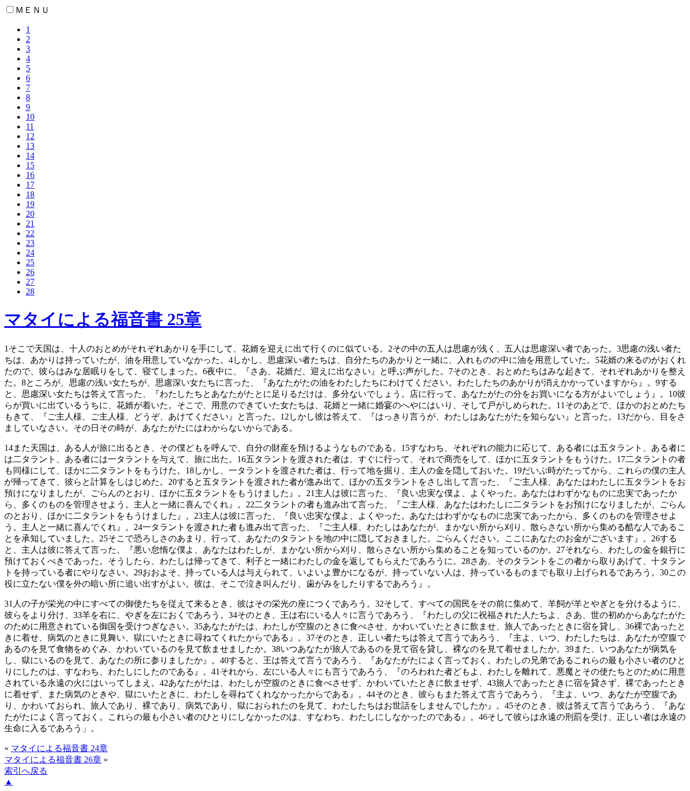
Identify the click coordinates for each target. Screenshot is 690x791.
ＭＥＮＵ (32, 10)
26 (30, 272)
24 (30, 252)
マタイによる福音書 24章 (59, 748)
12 (30, 136)
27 (30, 281)
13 (30, 145)
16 (30, 175)
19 (30, 204)
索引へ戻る (25, 770)
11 (30, 126)
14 (30, 155)
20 (30, 213)
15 (30, 165)
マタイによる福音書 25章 (103, 319)
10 (30, 116)
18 (30, 194)
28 (30, 291)
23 (30, 242)
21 (30, 223)
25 (30, 262)
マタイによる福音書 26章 (52, 759)
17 (30, 184)
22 (30, 233)
